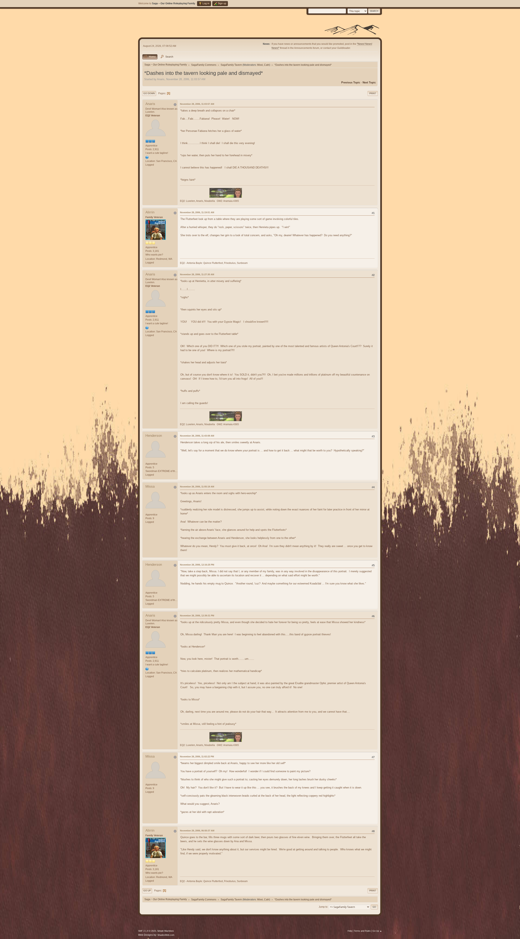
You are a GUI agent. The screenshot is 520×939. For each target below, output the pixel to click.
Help (350, 931)
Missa (150, 486)
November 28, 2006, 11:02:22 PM (197, 756)
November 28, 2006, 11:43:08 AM (197, 436)
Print (372, 93)
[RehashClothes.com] (147, 157)
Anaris (150, 104)
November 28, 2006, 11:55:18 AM (197, 486)
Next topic (369, 82)
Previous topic (350, 82)
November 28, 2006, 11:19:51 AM (197, 212)
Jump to (323, 906)
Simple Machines (165, 931)
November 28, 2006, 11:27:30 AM (197, 274)
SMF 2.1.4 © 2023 (147, 931)
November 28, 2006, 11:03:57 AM (197, 104)
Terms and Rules (362, 931)
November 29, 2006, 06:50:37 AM (197, 830)
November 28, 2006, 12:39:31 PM (197, 615)
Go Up (147, 890)
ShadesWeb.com (165, 935)
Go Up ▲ (377, 931)
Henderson (153, 436)
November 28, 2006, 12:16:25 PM (197, 564)
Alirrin (149, 212)
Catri (266, 64)
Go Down (149, 93)
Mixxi (260, 64)
